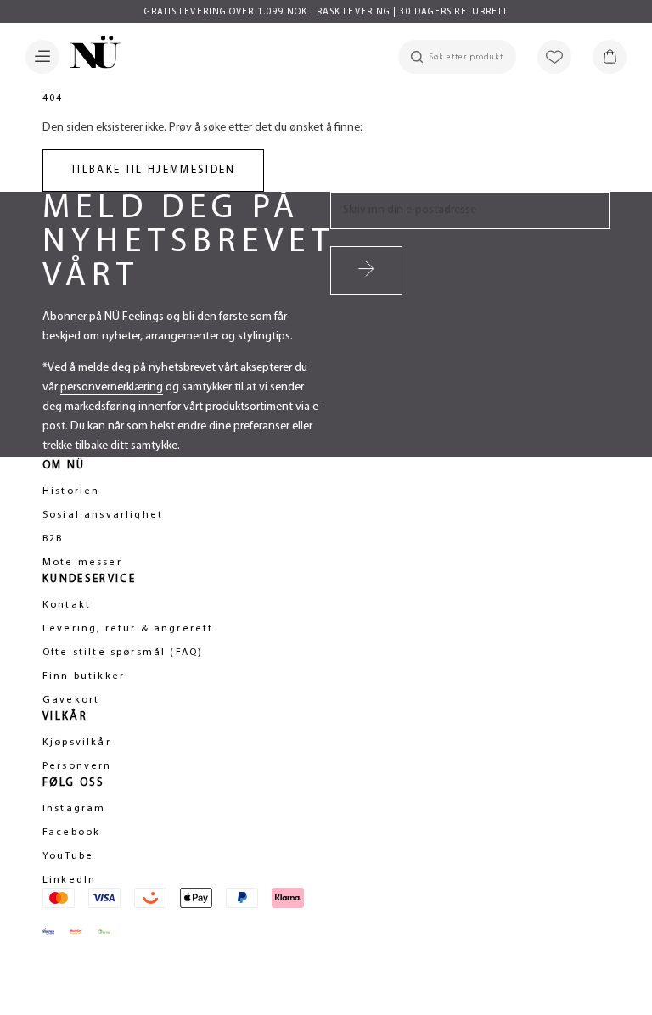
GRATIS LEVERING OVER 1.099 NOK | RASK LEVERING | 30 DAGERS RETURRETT (326, 12)
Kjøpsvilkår (76, 742)
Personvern (77, 766)
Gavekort (70, 700)
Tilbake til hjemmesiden (153, 170)
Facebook (71, 832)
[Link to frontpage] (90, 55)
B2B (52, 539)
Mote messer (82, 563)
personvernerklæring (111, 387)
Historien (70, 491)
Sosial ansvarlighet (102, 515)
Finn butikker (83, 676)
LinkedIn (69, 880)
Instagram (73, 809)
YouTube (67, 856)
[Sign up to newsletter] (366, 270)
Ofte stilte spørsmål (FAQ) (122, 653)
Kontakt (66, 605)
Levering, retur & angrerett (127, 629)
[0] (610, 57)
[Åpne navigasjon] (42, 57)
